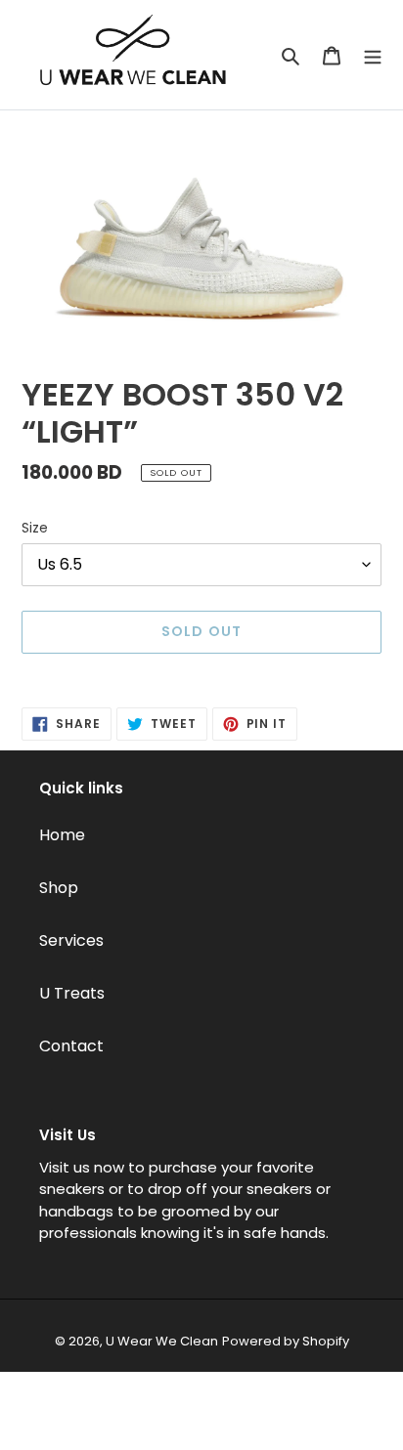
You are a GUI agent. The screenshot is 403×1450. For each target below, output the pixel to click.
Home (62, 835)
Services (71, 940)
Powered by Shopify (285, 1341)
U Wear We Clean (162, 1341)
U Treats (72, 993)
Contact (71, 1046)
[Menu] (372, 54)
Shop (58, 887)
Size (35, 527)
